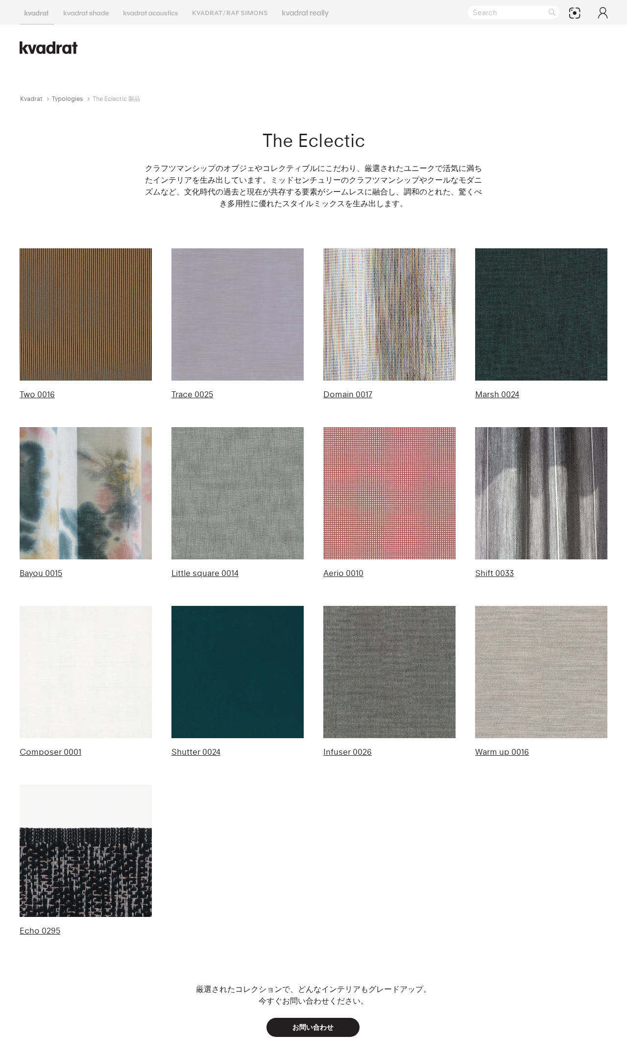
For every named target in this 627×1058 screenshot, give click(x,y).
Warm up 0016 (502, 752)
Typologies (67, 98)
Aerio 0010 (343, 573)
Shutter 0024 (195, 752)
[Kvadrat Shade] (86, 12)
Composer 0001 (50, 752)
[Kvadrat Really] (305, 12)
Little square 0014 (205, 573)
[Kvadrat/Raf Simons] (230, 12)
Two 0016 (37, 394)
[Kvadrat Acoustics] (151, 12)
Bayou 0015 (41, 573)
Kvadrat (31, 98)
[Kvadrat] (37, 12)
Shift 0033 (494, 573)
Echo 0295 (40, 931)
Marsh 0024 (497, 394)
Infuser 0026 (347, 752)
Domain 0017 (347, 394)
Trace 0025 (192, 394)
